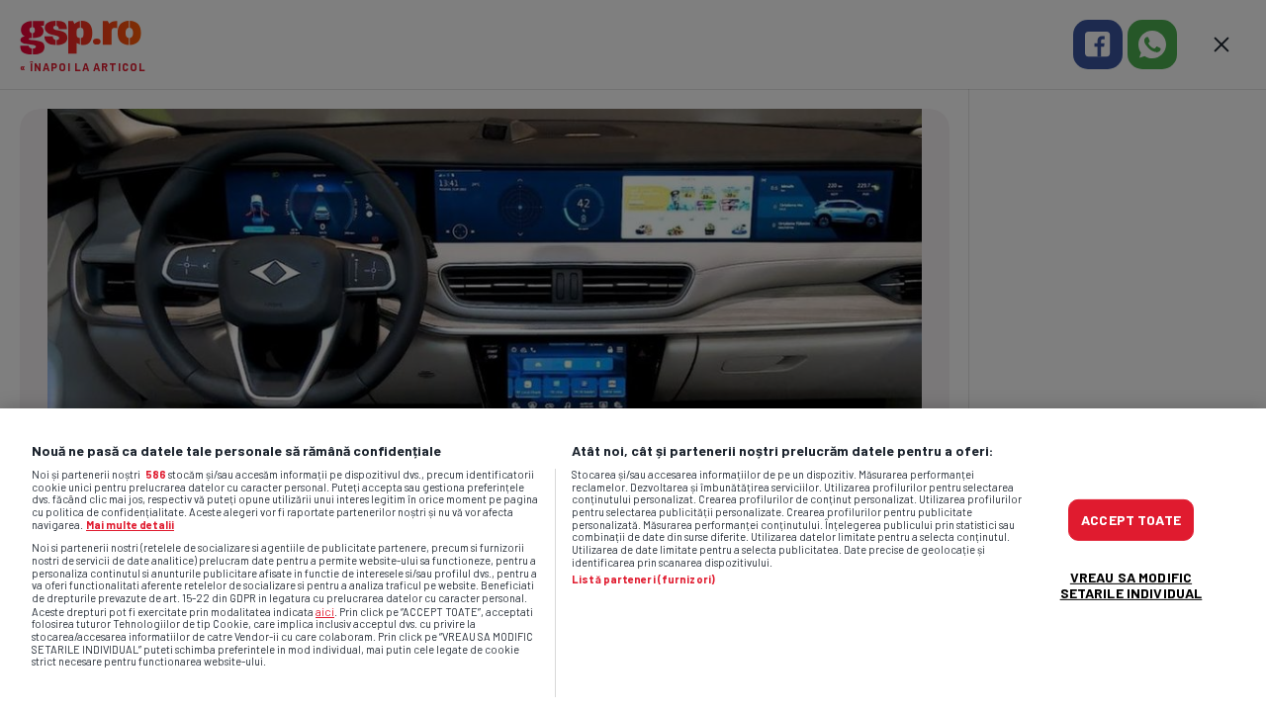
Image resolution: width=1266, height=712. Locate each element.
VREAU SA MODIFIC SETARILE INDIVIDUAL (1131, 584)
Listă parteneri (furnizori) (643, 579)
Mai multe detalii (130, 524)
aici (325, 611)
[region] (633, 560)
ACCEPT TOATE (1131, 518)
